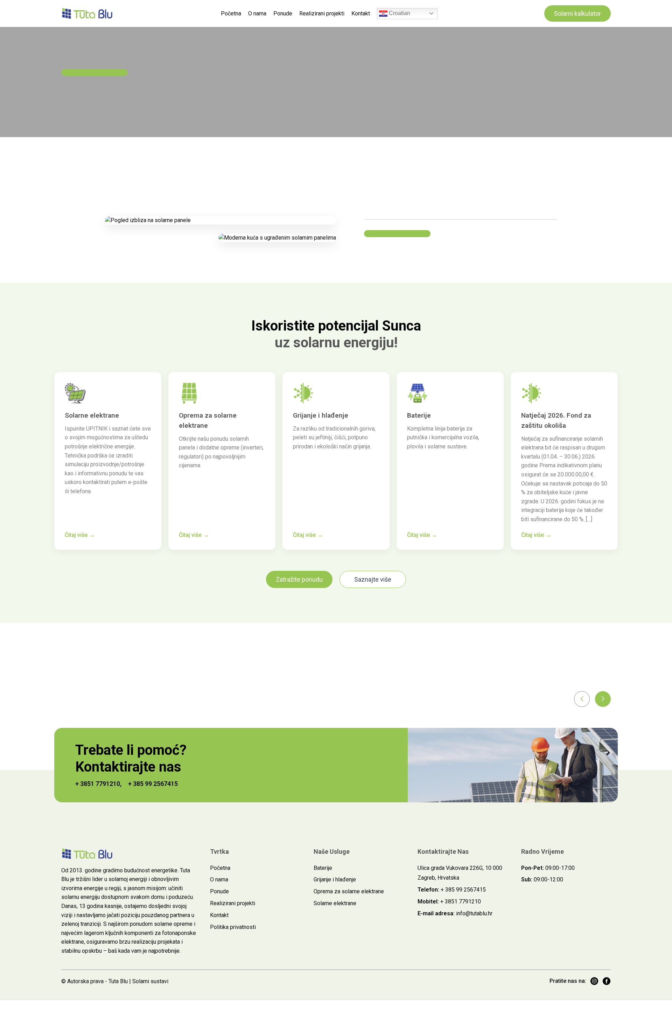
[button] (582, 699)
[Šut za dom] (87, 13)
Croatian (398, 13)
